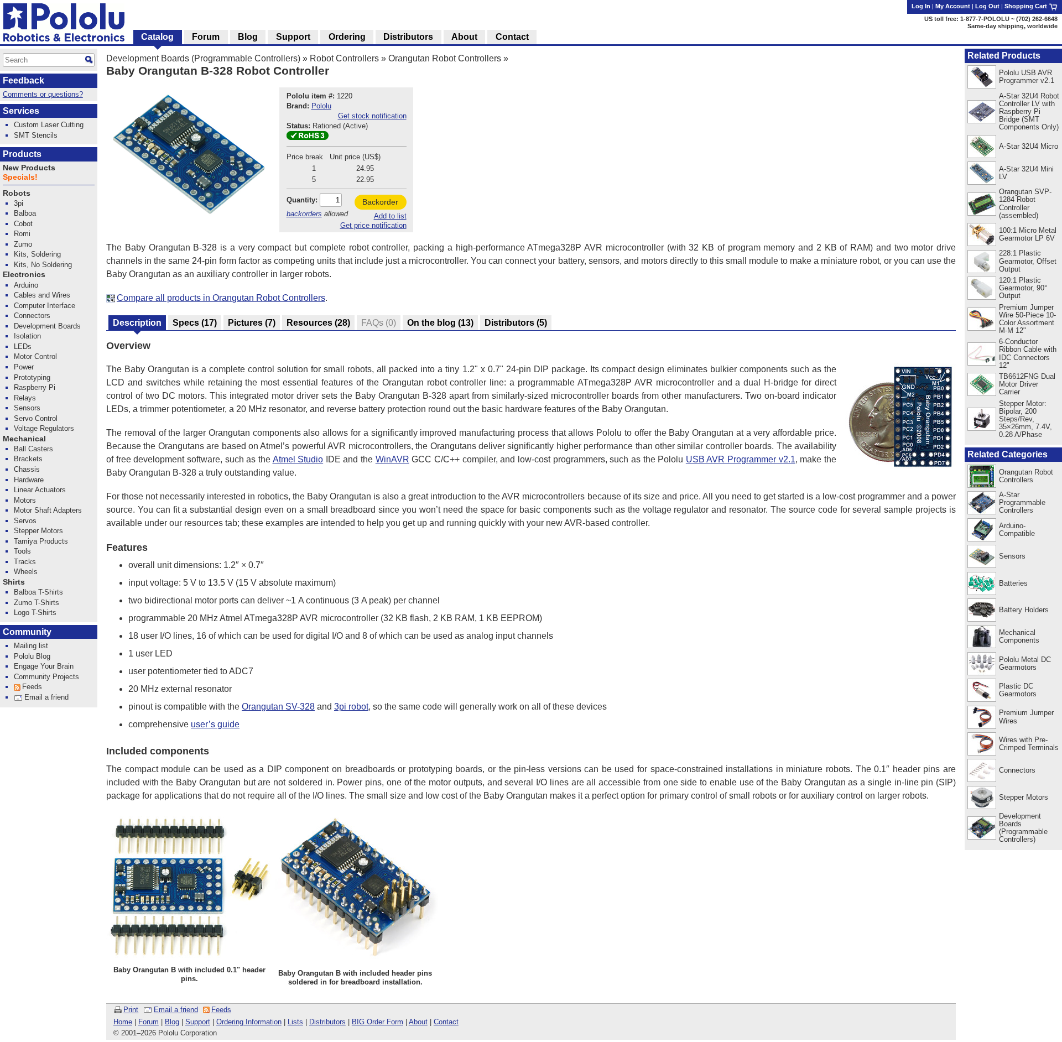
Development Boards (47, 326)
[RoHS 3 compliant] (308, 137)
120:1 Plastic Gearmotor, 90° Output (1023, 288)
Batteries (1013, 583)
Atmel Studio (298, 459)
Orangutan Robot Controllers (444, 58)
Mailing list (31, 646)
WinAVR (392, 459)
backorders (304, 214)
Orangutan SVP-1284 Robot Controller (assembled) (1025, 203)
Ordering (347, 36)
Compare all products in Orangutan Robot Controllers (221, 298)
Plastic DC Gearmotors (1018, 690)
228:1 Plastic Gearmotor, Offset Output (1027, 261)
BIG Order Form (377, 1022)
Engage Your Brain (44, 666)
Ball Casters (33, 449)
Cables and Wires (42, 295)
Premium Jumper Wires (1026, 716)
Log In (921, 6)
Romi (22, 234)
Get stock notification (372, 116)
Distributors (327, 1022)
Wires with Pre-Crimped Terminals (1029, 744)
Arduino (26, 285)
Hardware (29, 480)
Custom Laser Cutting (49, 125)
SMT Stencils (36, 135)
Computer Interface (44, 305)
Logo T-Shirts (35, 612)
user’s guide (215, 724)
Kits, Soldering (37, 254)
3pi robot (351, 706)
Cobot (23, 224)
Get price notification (373, 225)
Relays (25, 398)
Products (22, 154)
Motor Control (35, 356)
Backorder (380, 201)
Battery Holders (1024, 610)
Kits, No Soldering (43, 264)
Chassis (27, 469)
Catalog (157, 36)
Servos (25, 521)
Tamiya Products (41, 541)
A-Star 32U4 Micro (1028, 146)
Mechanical (24, 439)
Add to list (390, 216)
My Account (952, 6)
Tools (22, 551)
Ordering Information (249, 1022)
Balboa (25, 213)
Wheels (26, 571)
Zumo (23, 244)
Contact (446, 1022)
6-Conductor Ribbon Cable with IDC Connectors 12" (1027, 353)
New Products (29, 168)
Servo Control (36, 418)
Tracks (25, 562)
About (418, 1022)
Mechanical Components (1019, 636)
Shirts (14, 582)
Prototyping (32, 377)
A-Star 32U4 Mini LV (1026, 173)
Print (130, 1009)
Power (24, 367)
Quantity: (302, 200)
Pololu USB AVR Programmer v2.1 (1026, 77)
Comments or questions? (43, 94)
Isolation (27, 336)
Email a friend (176, 1009)
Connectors (1017, 770)
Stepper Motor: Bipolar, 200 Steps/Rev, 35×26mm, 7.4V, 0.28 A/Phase (1025, 419)
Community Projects (46, 677)
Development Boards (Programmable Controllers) (203, 58)
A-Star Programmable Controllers (1022, 502)
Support (197, 1022)
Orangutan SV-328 (278, 706)
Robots (16, 193)
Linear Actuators (40, 490)
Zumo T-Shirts (36, 602)
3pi (18, 203)
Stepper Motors (1023, 797)
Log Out (987, 6)
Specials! (20, 177)
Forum (148, 1022)
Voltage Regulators (44, 428)
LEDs (23, 346)
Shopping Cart (1026, 6)
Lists (295, 1022)
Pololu (321, 106)
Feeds (221, 1009)
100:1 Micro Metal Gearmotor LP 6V (1027, 234)
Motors (25, 500)
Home (122, 1022)
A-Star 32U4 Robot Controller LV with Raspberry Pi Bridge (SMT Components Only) (1029, 111)
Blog (172, 1022)
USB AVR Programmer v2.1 (740, 459)
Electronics (24, 274)
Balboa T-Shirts (38, 592)
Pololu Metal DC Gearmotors (1025, 663)
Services (21, 111)
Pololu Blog (32, 656)
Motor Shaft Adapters (48, 510)
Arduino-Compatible (1017, 530)
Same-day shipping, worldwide (1012, 26)
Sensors (1012, 556)
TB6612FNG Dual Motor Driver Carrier (1027, 384)
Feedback (23, 80)
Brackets (28, 459)
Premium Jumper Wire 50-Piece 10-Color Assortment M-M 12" (1027, 319)
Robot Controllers (344, 58)
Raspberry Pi (34, 387)
